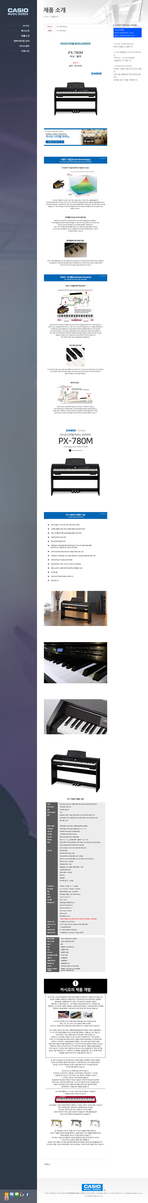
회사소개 (25, 31)
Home (46, 17)
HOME (26, 26)
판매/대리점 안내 (21, 41)
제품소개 (25, 36)
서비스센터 (24, 46)
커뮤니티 (25, 51)
